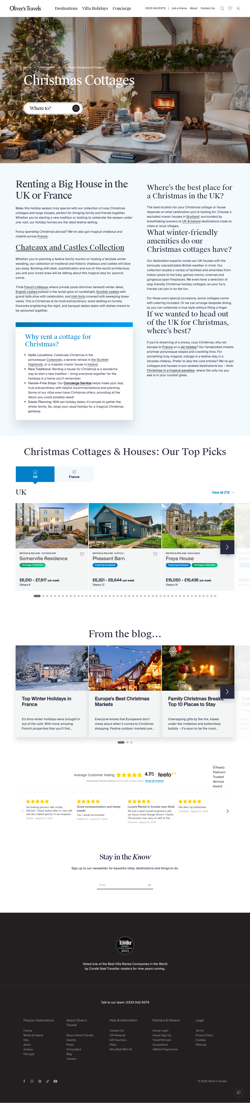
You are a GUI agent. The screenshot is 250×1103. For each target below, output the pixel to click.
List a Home (179, 8)
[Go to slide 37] (180, 596)
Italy (26, 1040)
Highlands (194, 553)
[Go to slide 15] (94, 596)
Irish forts (78, 296)
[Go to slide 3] (47, 596)
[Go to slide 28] (145, 596)
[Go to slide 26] (137, 596)
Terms (200, 1030)
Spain (27, 1044)
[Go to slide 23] (125, 596)
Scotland (192, 216)
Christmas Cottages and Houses (82, 68)
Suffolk (119, 553)
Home (27, 68)
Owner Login (160, 1030)
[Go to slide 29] (149, 596)
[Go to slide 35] (172, 596)
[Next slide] (83, 525)
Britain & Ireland (30, 553)
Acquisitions (160, 1044)
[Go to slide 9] (71, 596)
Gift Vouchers (118, 1040)
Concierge (122, 8)
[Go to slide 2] (43, 596)
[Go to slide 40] (192, 596)
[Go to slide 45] (211, 596)
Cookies (201, 1040)
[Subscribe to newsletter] (149, 883)
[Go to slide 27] (141, 596)
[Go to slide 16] (98, 596)
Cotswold (53, 360)
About (193, 8)
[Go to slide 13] (86, 596)
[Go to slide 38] (184, 596)
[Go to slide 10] (74, 596)
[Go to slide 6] (59, 596)
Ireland (93, 364)
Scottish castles (107, 292)
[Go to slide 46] (215, 596)
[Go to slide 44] (207, 596)
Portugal (28, 1054)
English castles (27, 292)
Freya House (180, 559)
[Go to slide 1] (37, 596)
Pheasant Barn (109, 559)
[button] (238, 1092)
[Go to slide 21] (117, 596)
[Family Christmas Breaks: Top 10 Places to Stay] (198, 691)
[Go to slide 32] (160, 596)
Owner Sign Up (162, 1035)
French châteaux (36, 287)
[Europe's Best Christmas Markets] (125, 691)
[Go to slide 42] (199, 596)
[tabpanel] (125, 546)
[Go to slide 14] (90, 596)
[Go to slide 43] (203, 596)
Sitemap (201, 1044)
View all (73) (221, 492)
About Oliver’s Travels (79, 1035)
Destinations (66, 8)
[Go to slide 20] (113, 596)
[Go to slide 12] (82, 596)
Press (69, 1044)
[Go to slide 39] (188, 596)
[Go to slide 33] (164, 596)
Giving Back (73, 1049)
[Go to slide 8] (67, 596)
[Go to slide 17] (102, 596)
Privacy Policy (204, 1035)
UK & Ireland (191, 221)
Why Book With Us (121, 1049)
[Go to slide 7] (63, 596)
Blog (69, 1054)
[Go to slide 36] (176, 596)
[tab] (35, 474)
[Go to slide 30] (153, 596)
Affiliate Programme (165, 1049)
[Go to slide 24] (129, 596)
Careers (71, 1059)
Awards (71, 1040)
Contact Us (208, 8)
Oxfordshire (48, 553)
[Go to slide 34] (168, 596)
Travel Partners (162, 1040)
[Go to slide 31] (156, 596)
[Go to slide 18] (106, 596)
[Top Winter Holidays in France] (52, 691)
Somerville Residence (44, 559)
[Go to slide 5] (55, 596)
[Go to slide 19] (110, 596)
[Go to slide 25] (133, 596)
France (43, 236)
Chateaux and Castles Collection (70, 247)
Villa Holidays (95, 8)
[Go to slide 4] (51, 596)
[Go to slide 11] (78, 596)
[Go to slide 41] (196, 596)
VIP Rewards (117, 1035)
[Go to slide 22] (121, 596)
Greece (28, 1049)
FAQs (113, 1044)
